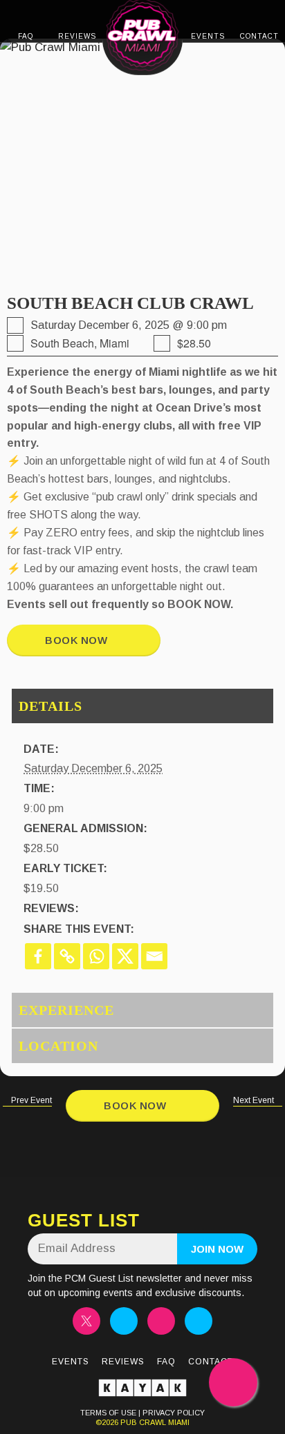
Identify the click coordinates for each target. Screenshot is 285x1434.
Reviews (123, 1361)
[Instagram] (124, 1321)
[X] (125, 956)
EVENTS (208, 36)
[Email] (154, 956)
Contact (210, 1361)
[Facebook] (38, 956)
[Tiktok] (161, 1321)
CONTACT (259, 36)
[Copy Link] (67, 956)
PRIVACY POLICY (173, 1412)
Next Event (254, 1100)
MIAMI (178, 1422)
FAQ (25, 36)
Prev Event (30, 1100)
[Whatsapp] (96, 956)
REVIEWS (77, 36)
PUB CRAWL (143, 1422)
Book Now (79, 640)
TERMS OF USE (108, 1412)
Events (70, 1361)
